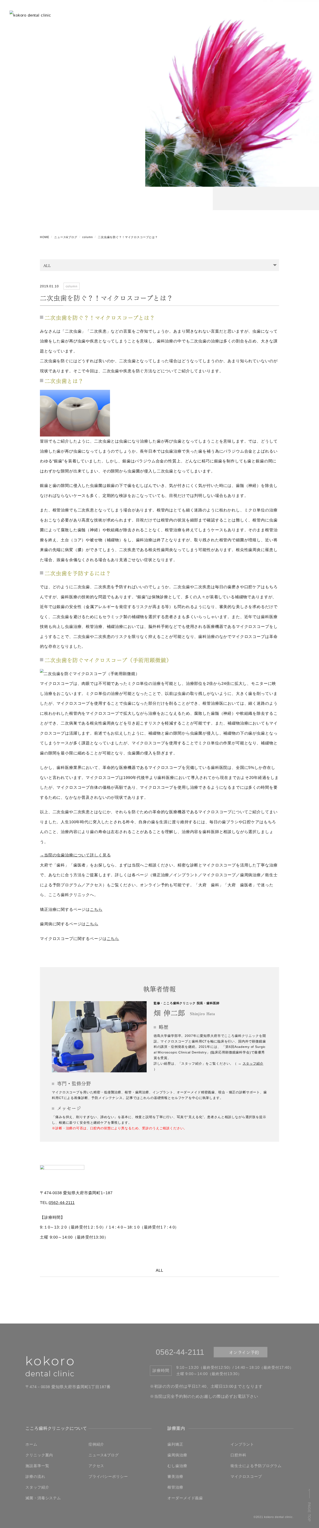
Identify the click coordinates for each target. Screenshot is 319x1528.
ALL (159, 1270)
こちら (96, 909)
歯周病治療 (177, 1455)
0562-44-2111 (61, 1203)
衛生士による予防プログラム (256, 1466)
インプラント (242, 1444)
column (87, 237)
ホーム (31, 1444)
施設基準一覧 (37, 1466)
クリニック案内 (39, 1455)
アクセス (96, 1466)
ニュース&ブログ (65, 237)
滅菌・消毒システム (43, 1498)
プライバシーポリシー (108, 1477)
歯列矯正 (175, 1444)
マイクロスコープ (246, 1477)
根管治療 (175, 1487)
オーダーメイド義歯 (185, 1498)
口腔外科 (238, 1455)
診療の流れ (35, 1477)
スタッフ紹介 (253, 1063)
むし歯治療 (177, 1466)
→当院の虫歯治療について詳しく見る (75, 855)
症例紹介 (96, 1444)
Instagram (282, 13)
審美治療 (175, 1477)
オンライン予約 (238, 13)
